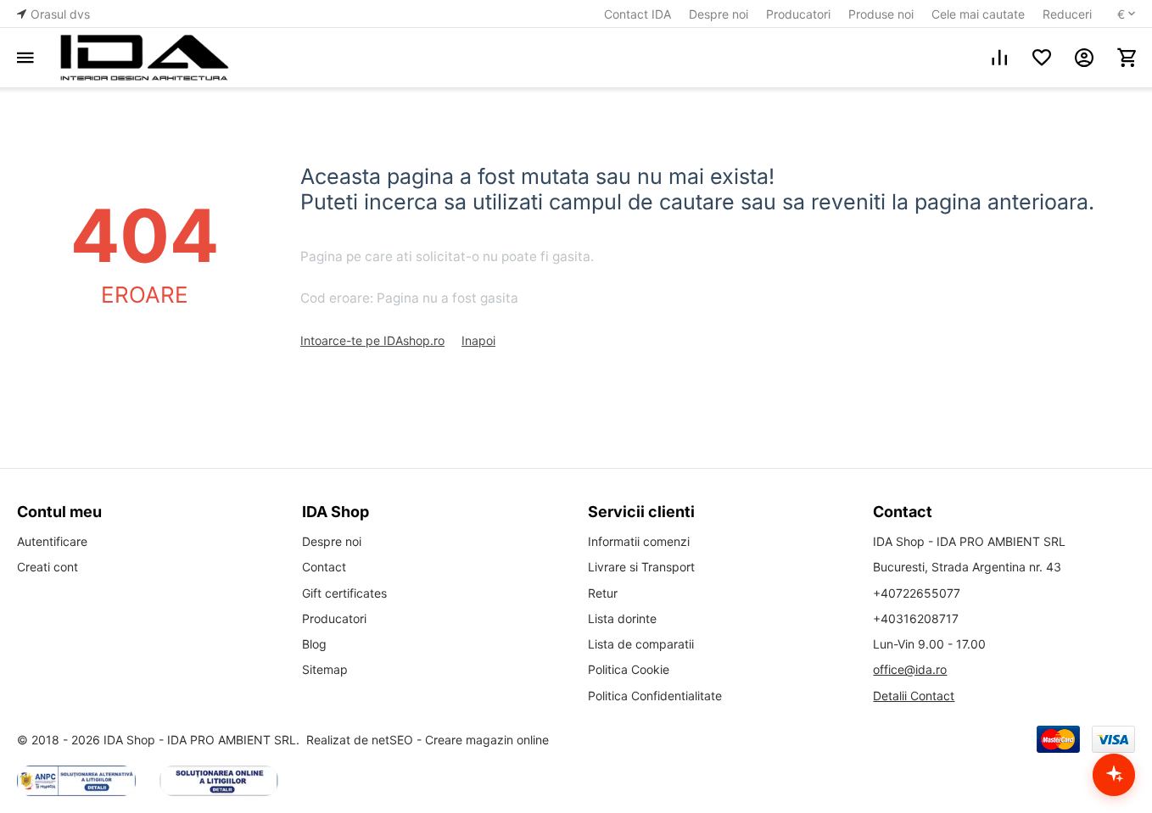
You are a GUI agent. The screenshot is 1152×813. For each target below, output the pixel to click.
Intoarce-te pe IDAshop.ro (372, 340)
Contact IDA (637, 14)
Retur (603, 593)
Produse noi (881, 14)
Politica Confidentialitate (655, 695)
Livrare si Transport (641, 567)
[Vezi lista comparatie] (999, 58)
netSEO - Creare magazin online (460, 739)
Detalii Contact (913, 695)
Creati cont (47, 567)
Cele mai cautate (978, 14)
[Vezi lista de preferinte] (1042, 58)
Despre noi (718, 14)
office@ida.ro (910, 669)
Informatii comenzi (639, 541)
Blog (314, 644)
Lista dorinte (622, 618)
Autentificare (52, 541)
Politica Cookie (628, 669)
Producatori (798, 14)
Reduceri (1067, 14)
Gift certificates (344, 593)
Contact (324, 567)
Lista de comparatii (641, 644)
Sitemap (325, 669)
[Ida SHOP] (144, 57)
